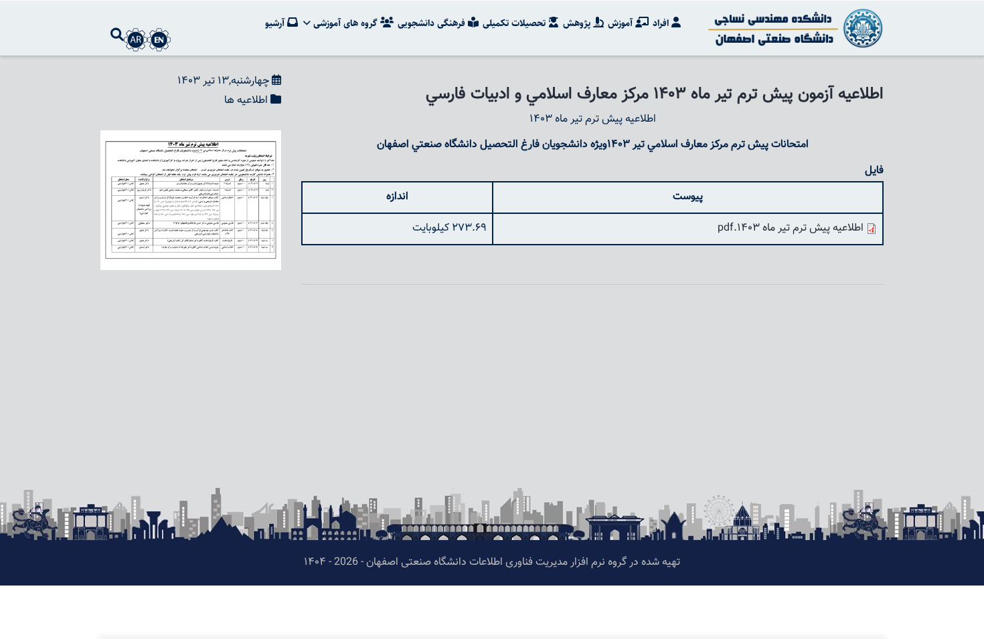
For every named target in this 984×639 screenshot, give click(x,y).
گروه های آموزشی (345, 23)
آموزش (621, 23)
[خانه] (793, 28)
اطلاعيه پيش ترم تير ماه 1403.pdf (791, 228)
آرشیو (276, 23)
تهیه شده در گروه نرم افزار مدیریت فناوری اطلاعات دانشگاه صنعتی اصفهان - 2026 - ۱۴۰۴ (492, 562)
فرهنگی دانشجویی (433, 23)
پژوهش (578, 23)
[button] (190, 139)
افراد (662, 23)
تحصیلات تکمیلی (515, 23)
